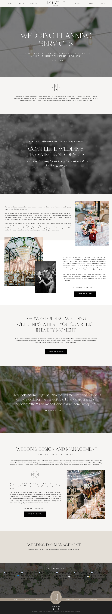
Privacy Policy (59, 611)
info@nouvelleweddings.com (69, 549)
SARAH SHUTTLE (75, 611)
